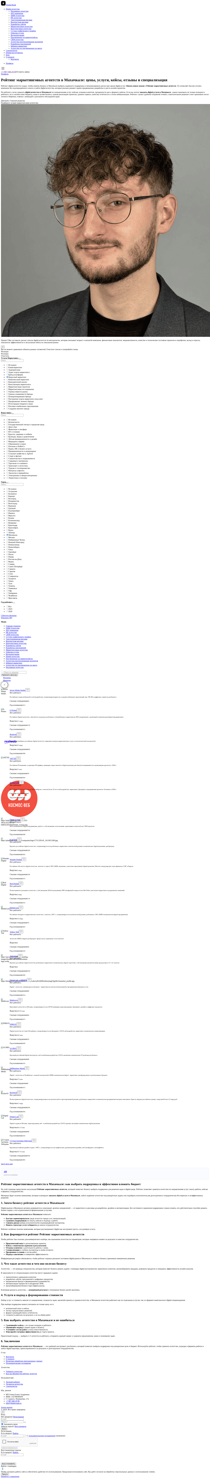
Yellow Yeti (14, 932)
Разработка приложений (21, 44)
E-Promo (13, 710)
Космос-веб (14, 783)
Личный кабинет (13, 1382)
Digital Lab (14, 1117)
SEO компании (17, 13)
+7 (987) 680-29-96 (8, 72)
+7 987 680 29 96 (13, 1401)
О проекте (10, 57)
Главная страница (13, 626)
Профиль (9, 63)
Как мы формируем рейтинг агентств (21, 1374)
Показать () (6, 618)
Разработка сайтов (18, 24)
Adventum (14, 956)
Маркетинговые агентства (22, 26)
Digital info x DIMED (18, 980)
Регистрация (18, 1417)
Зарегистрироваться (9, 1448)
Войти (4, 1429)
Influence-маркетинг (19, 46)
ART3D (13, 759)
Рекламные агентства (19, 11)
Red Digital (14, 884)
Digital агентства (13, 9)
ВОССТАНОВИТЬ (8, 1464)
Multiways (14, 1000)
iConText (13, 840)
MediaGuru (14, 908)
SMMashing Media (17, 1068)
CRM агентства (17, 40)
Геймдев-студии (17, 33)
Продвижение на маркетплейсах (24, 37)
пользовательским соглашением (42, 1436)
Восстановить (20, 1426)
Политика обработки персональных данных (24, 1361)
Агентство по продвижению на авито (26, 48)
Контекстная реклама (19, 22)
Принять (5, 1474)
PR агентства (16, 18)
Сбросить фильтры (9, 615)
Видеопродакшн (17, 35)
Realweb (13, 734)
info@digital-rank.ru (14, 1403)
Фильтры (7, 678)
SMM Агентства (17, 16)
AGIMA (13, 1048)
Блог (8, 55)
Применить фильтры (9, 675)
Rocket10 (13, 1093)
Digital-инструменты (14, 53)
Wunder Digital (16, 860)
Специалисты (11, 50)
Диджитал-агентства (14, 1384)
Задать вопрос (7, 1407)
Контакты (15, 59)
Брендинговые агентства (21, 29)
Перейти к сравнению (10, 1476)
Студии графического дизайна (23, 31)
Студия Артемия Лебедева (21, 1141)
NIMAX (13, 1024)
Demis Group (15, 820)
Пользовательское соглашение (18, 1363)
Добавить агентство (14, 1371)
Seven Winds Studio (17, 690)
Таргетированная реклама (21, 20)
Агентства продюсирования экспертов (27, 42)
